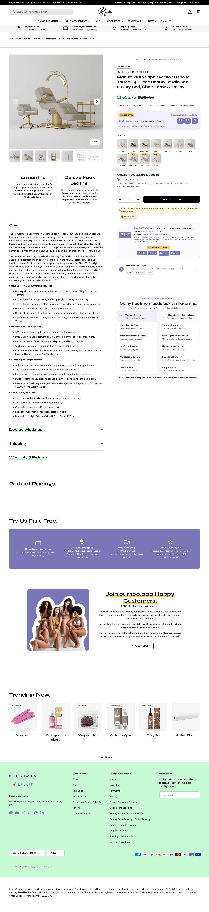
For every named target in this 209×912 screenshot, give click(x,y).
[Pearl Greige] (122, 159)
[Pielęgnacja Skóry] (56, 717)
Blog (75, 785)
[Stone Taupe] (133, 159)
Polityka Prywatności (121, 842)
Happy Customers (140, 646)
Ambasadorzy (80, 796)
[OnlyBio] (153, 717)
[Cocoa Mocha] (145, 144)
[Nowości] (23, 717)
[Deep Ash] (167, 144)
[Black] (133, 144)
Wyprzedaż (88, 735)
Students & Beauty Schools (87, 802)
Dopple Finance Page (121, 807)
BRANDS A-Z (134, 21)
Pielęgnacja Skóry (55, 737)
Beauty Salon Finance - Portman (127, 813)
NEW (151, 21)
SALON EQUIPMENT (76, 21)
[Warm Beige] (145, 159)
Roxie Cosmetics (22, 867)
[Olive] (190, 144)
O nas (75, 779)
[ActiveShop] (186, 717)
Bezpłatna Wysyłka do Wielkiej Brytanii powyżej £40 (144, 2)
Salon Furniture (23, 38)
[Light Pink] (179, 144)
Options (121, 135)
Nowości (23, 735)
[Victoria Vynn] (121, 717)
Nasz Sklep (78, 790)
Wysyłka (114, 785)
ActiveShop (186, 735)
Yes (131, 179)
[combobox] (41, 12)
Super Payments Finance (123, 824)
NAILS (97, 21)
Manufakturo (123, 72)
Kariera (76, 807)
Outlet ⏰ (166, 21)
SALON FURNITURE (48, 21)
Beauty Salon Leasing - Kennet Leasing (130, 819)
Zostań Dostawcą (82, 813)
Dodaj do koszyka (171, 199)
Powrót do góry (104, 757)
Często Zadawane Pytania (123, 802)
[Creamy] (156, 144)
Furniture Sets (38, 38)
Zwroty (113, 796)
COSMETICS (114, 21)
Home (12, 38)
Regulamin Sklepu (119, 830)
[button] (198, 12)
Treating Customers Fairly (123, 836)
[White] (156, 159)
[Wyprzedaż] (88, 717)
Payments (115, 790)
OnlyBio (153, 735)
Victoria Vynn (120, 735)
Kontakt (114, 779)
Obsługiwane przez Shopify (41, 867)
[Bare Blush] (122, 144)
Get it (70, 2)
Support (181, 2)
